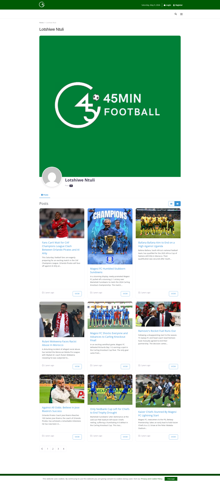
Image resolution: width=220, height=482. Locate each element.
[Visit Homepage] (41, 4)
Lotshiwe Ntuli (51, 23)
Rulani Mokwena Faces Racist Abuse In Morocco (59, 343)
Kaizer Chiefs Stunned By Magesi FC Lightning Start (157, 413)
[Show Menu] (181, 14)
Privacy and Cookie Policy (151, 479)
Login (168, 5)
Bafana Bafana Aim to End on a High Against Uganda (156, 244)
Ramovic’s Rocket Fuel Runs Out (157, 331)
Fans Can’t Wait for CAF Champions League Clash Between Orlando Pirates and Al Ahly (60, 248)
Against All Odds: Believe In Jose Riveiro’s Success (60, 409)
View (77, 293)
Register (179, 5)
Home (41, 23)
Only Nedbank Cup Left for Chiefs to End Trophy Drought (109, 410)
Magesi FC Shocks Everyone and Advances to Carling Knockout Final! (109, 336)
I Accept (171, 479)
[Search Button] (176, 14)
